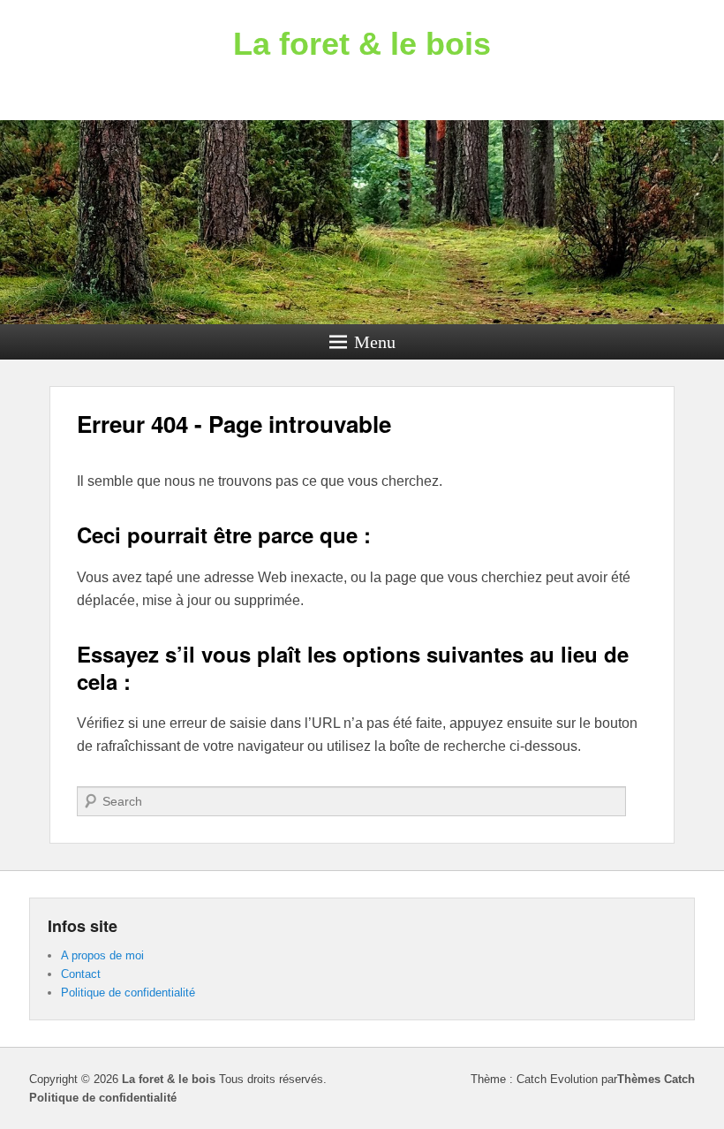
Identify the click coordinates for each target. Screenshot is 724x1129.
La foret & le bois (362, 44)
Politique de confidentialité (128, 992)
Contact (81, 974)
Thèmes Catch (656, 1079)
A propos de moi (102, 955)
